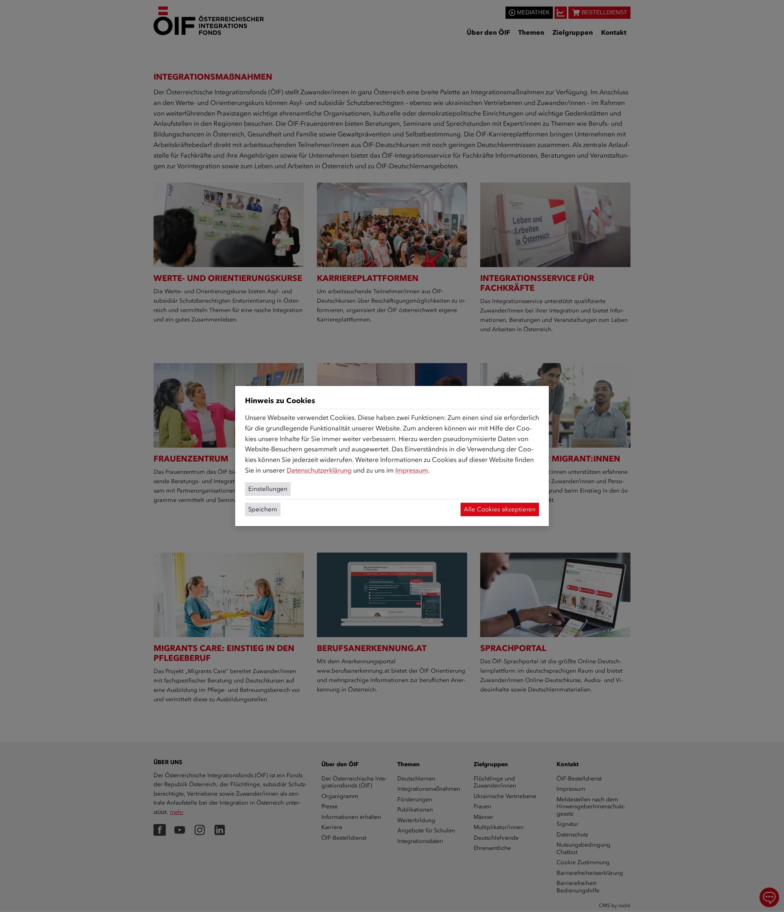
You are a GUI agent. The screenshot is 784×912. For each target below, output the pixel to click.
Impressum (411, 470)
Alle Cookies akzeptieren (500, 509)
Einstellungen (267, 489)
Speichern (262, 509)
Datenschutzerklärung (319, 470)
